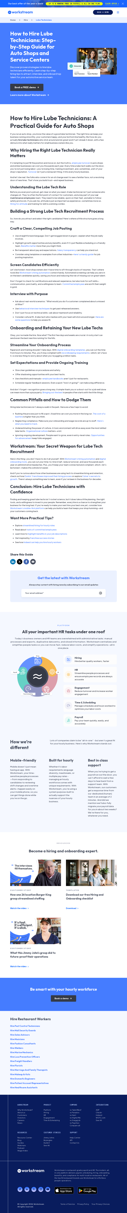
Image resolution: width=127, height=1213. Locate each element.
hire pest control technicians (25, 1026)
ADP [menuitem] (97, 1110)
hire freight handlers (21, 1061)
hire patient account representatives (29, 1083)
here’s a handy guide (83, 254)
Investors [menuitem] (21, 1118)
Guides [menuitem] (20, 1143)
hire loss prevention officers (25, 1056)
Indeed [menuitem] (99, 1115)
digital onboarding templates (71, 350)
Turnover (32, 171)
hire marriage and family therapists (29, 1070)
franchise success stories (42, 538)
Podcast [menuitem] (20, 1148)
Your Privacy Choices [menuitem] (101, 1204)
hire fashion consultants (23, 1043)
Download (71, 908)
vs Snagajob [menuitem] (75, 1120)
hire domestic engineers (22, 1078)
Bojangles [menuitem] (48, 1140)
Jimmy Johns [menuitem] (49, 1138)
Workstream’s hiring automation (34, 272)
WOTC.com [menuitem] (100, 1118)
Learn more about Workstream (28, 95)
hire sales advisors (20, 1034)
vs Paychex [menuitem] (74, 1123)
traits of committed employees (42, 529)
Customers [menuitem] (22, 1115)
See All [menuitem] (99, 1120)
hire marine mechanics (21, 1052)
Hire (26, 20)
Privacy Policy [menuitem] (83, 1204)
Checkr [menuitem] (99, 1112)
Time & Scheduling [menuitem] (52, 1120)
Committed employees (73, 284)
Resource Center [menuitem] (24, 1138)
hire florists (16, 1065)
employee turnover (81, 163)
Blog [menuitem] (19, 1140)
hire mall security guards (23, 1030)
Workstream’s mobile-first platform (27, 508)
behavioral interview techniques (34, 308)
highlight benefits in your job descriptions (47, 534)
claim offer (111, 3)
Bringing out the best (53, 392)
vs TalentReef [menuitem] (75, 1110)
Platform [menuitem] (47, 1110)
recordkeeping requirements (75, 353)
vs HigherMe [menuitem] (75, 1118)
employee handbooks (53, 378)
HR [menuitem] (45, 1115)
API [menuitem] (71, 1140)
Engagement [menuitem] (49, 1118)
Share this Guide (21, 554)
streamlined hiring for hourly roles (39, 525)
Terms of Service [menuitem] (68, 1204)
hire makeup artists (20, 1074)
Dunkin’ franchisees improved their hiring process (48, 476)
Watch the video (18, 908)
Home (13, 20)
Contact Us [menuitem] (74, 1143)
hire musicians (17, 1039)
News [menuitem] (19, 1123)
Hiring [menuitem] (46, 1112)
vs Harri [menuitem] (73, 1115)
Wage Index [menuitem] (22, 1151)
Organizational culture (37, 431)
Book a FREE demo (25, 87)
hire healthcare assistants (23, 1087)
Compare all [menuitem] (75, 1125)
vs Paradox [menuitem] (74, 1112)
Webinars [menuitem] (21, 1145)
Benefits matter (28, 246)
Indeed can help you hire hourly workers (42, 542)
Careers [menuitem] (20, 1120)
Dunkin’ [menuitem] (47, 1143)
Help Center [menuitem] (75, 1138)
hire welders (16, 1048)
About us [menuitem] (21, 1112)
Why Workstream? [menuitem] (25, 1110)
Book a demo (103, 12)
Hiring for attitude (18, 204)
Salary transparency (66, 250)
